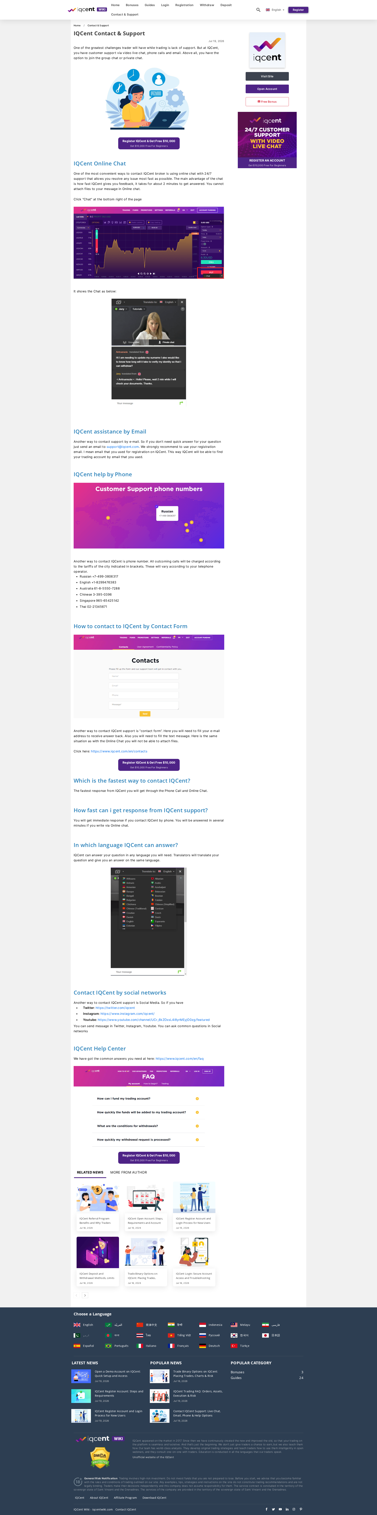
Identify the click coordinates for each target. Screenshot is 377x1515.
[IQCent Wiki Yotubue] (278, 1510)
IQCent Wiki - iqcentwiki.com (93, 1509)
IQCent (79, 1497)
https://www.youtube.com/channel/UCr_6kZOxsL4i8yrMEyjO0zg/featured (154, 1020)
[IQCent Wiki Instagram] (292, 1510)
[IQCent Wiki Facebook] (264, 1510)
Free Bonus (268, 101)
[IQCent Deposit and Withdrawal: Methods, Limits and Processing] (98, 1253)
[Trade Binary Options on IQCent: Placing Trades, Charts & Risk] (146, 1253)
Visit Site (267, 76)
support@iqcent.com (123, 447)
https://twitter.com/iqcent (115, 1008)
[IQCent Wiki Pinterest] (299, 1510)
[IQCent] (267, 66)
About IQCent (99, 1497)
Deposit (226, 5)
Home (115, 5)
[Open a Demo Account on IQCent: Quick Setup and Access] (81, 1376)
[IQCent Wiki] (100, 1443)
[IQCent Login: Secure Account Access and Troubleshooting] (194, 1253)
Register (298, 9)
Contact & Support (125, 14)
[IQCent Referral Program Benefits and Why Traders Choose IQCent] (98, 1197)
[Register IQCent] (267, 134)
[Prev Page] (77, 1295)
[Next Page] (85, 1295)
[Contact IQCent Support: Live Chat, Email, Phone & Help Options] (159, 1415)
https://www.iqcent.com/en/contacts (119, 751)
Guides (150, 5)
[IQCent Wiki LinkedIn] (285, 1510)
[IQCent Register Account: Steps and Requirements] (81, 1396)
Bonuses (132, 5)
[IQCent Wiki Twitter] (271, 1510)
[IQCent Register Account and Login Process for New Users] (194, 1197)
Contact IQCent (125, 1509)
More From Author (128, 1172)
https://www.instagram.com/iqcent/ (128, 1014)
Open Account (267, 88)
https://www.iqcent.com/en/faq (180, 1058)
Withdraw (207, 5)
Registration (184, 5)
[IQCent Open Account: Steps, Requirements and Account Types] (146, 1197)
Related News (90, 1172)
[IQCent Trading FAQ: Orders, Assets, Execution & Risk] (159, 1396)
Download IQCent (154, 1497)
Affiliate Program (125, 1497)
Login (165, 5)
